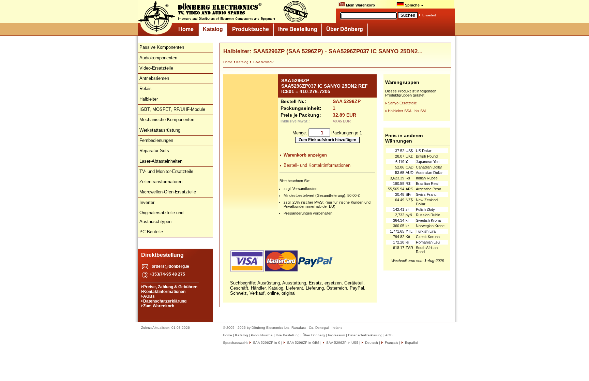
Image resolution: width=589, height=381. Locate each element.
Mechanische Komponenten (166, 119)
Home (186, 29)
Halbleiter (148, 99)
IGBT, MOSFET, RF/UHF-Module (172, 109)
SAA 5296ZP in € (266, 343)
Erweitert (429, 15)
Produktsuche (250, 29)
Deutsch (371, 343)
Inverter (146, 202)
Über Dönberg (344, 29)
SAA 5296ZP (263, 62)
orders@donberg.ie (170, 266)
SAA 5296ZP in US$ (341, 343)
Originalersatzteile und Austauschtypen (161, 217)
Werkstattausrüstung (159, 130)
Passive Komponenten (161, 47)
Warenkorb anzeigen (305, 155)
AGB (389, 335)
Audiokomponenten (158, 57)
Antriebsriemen (154, 78)
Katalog (213, 29)
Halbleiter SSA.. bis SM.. (408, 111)
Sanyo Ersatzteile (402, 103)
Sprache (412, 5)
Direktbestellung (162, 255)
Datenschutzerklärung (164, 301)
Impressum (336, 335)
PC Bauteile (151, 231)
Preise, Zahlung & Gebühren (170, 286)
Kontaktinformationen (164, 291)
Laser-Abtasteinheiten (160, 161)
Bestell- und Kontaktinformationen (317, 165)
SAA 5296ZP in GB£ (302, 343)
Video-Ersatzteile (156, 68)
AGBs (149, 296)
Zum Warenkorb (158, 306)
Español (411, 343)
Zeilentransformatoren (160, 181)
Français (391, 343)
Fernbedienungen (156, 140)
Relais (145, 88)
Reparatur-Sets (154, 150)
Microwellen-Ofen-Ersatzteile (167, 191)
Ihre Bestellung (297, 29)
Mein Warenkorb (360, 5)
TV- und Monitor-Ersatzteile (166, 171)
